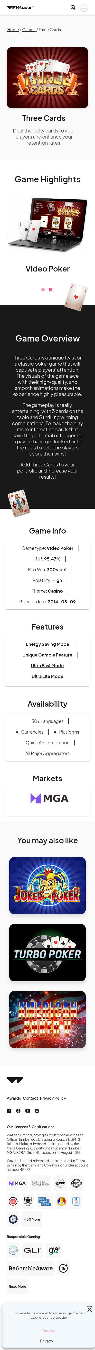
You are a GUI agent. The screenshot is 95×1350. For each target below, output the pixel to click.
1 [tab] (43, 314)
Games (29, 29)
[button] (89, 1308)
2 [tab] (50, 314)
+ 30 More (32, 1243)
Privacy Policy (53, 1122)
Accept (49, 1330)
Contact (30, 1122)
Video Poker (60, 572)
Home (13, 29)
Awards (14, 1122)
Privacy (46, 1340)
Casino (55, 615)
